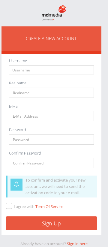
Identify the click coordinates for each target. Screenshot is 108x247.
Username (18, 60)
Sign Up (51, 223)
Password (17, 129)
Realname (17, 83)
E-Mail (14, 106)
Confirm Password (25, 153)
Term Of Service (49, 206)
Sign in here (77, 243)
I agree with (38, 206)
